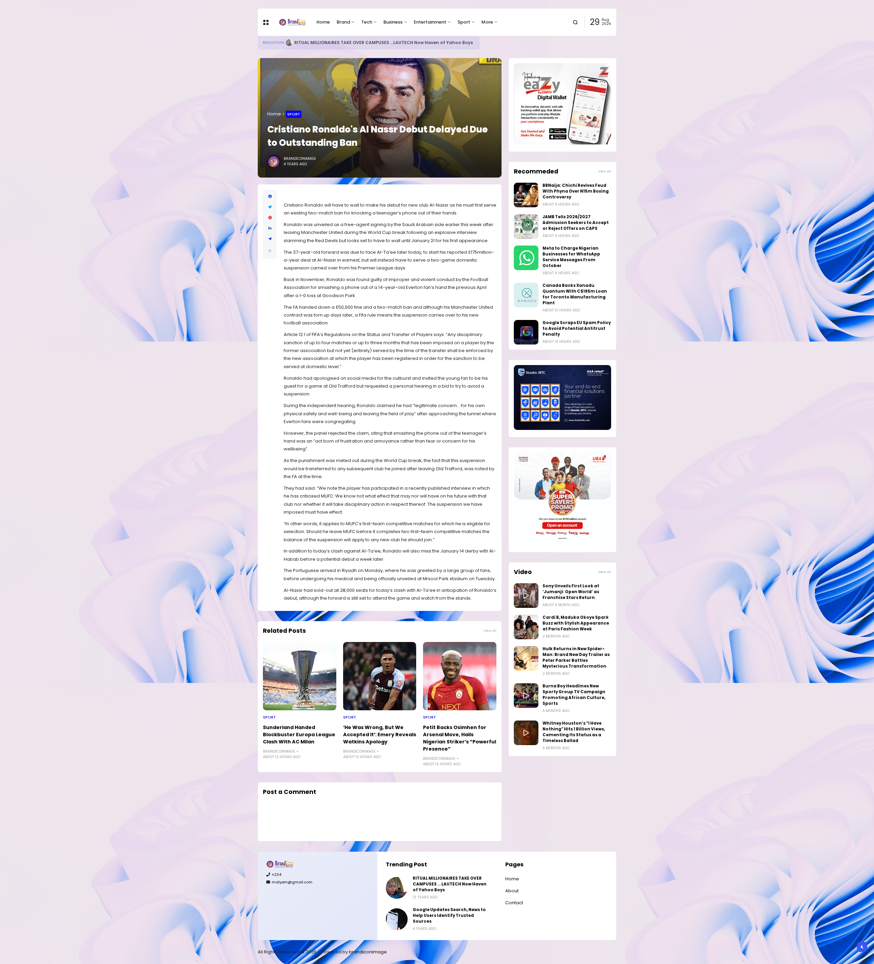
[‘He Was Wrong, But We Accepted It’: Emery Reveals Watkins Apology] (380, 676)
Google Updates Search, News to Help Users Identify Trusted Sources (449, 915)
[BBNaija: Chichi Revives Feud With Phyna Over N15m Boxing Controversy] (526, 195)
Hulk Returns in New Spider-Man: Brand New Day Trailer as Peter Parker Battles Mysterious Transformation (576, 657)
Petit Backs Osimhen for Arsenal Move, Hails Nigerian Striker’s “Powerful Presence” (459, 738)
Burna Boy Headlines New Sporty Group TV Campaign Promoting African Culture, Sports (573, 694)
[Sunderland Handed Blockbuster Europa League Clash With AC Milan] (299, 676)
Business (393, 22)
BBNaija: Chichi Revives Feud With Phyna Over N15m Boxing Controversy (575, 191)
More (487, 22)
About (512, 891)
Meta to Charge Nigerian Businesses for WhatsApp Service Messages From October (571, 257)
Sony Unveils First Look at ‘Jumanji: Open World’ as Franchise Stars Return (570, 591)
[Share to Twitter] (270, 207)
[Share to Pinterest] (270, 218)
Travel (269, 42)
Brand (343, 22)
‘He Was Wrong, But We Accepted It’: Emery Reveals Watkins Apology (379, 734)
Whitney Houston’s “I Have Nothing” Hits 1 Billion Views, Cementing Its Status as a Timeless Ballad (573, 732)
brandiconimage (368, 952)
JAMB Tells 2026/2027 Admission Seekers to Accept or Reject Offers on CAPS (575, 222)
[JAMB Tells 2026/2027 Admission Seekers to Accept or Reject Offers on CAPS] (526, 226)
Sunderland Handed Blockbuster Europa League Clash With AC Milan (299, 734)
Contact (514, 902)
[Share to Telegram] (270, 239)
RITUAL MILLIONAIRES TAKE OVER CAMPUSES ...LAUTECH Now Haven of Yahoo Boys (450, 884)
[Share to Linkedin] (270, 228)
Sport (463, 22)
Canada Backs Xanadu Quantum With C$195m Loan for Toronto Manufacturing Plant (574, 294)
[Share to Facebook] (270, 196)
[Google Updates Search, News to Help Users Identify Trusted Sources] (397, 919)
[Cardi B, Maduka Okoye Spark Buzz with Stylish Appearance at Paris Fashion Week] (526, 627)
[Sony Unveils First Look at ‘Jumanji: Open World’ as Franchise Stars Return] (526, 595)
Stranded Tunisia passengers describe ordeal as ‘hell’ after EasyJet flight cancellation (385, 42)
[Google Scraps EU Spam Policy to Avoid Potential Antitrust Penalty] (526, 332)
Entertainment (430, 22)
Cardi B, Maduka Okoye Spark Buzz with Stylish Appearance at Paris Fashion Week (575, 623)
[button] (270, 251)
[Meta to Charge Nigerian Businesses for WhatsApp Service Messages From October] (526, 258)
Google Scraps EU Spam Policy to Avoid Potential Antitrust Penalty (576, 328)
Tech (366, 22)
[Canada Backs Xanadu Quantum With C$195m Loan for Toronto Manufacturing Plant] (526, 295)
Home (323, 22)
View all (489, 630)
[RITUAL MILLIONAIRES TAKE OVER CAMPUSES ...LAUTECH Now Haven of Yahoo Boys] (397, 888)
